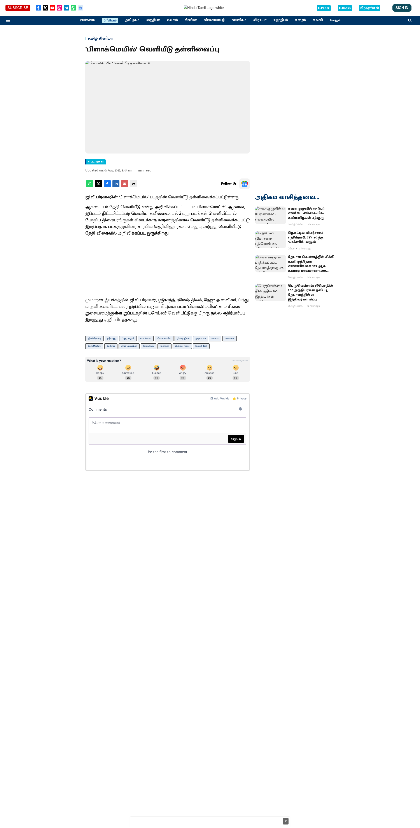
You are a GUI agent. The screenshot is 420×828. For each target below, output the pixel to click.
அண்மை (87, 20)
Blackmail (111, 346)
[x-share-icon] (98, 186)
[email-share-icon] (124, 186)
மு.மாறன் (164, 346)
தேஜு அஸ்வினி (129, 346)
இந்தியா (153, 20)
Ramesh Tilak (201, 346)
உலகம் (172, 20)
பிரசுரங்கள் (369, 8)
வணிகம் (239, 20)
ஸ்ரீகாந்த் (111, 338)
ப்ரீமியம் (110, 20)
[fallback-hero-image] (270, 215)
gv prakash (201, 338)
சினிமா (191, 20)
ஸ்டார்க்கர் (96, 161)
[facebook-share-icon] (107, 186)
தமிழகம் (132, 20)
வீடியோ (259, 20)
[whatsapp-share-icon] (89, 186)
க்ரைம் (300, 20)
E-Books (345, 8)
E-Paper (323, 8)
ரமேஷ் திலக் (183, 338)
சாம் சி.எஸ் (145, 338)
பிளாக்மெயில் (164, 338)
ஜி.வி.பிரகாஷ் (94, 338)
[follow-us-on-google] (244, 183)
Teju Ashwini (148, 346)
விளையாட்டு (214, 20)
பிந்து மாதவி (128, 338)
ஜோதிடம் (280, 20)
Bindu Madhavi (94, 346)
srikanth (215, 338)
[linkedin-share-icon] (115, 186)
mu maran (229, 338)
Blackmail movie (182, 346)
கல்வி (318, 20)
